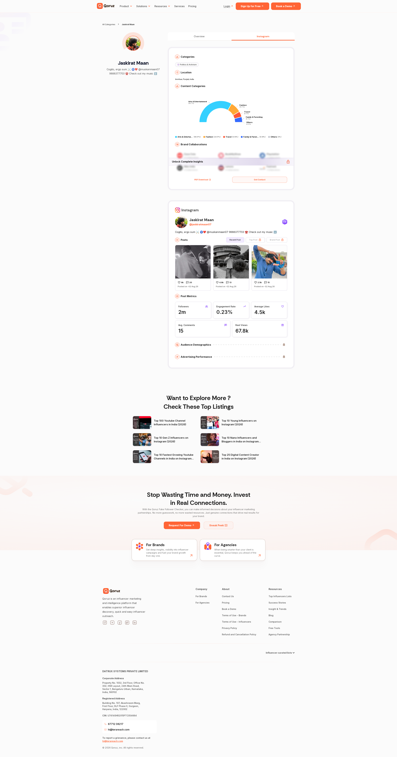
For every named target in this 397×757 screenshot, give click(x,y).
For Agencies (203, 602)
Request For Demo (180, 525)
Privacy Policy (229, 628)
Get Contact (259, 179)
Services (179, 6)
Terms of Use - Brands (234, 615)
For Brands (201, 596)
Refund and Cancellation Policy (239, 634)
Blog (271, 615)
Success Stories (277, 602)
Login (227, 6)
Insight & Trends (277, 609)
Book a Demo (284, 6)
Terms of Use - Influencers (236, 621)
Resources (160, 6)
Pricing (192, 6)
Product (124, 6)
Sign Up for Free (251, 6)
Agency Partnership (279, 634)
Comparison (275, 621)
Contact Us (228, 596)
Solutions (141, 6)
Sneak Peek (216, 525)
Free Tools (274, 628)
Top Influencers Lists (280, 596)
